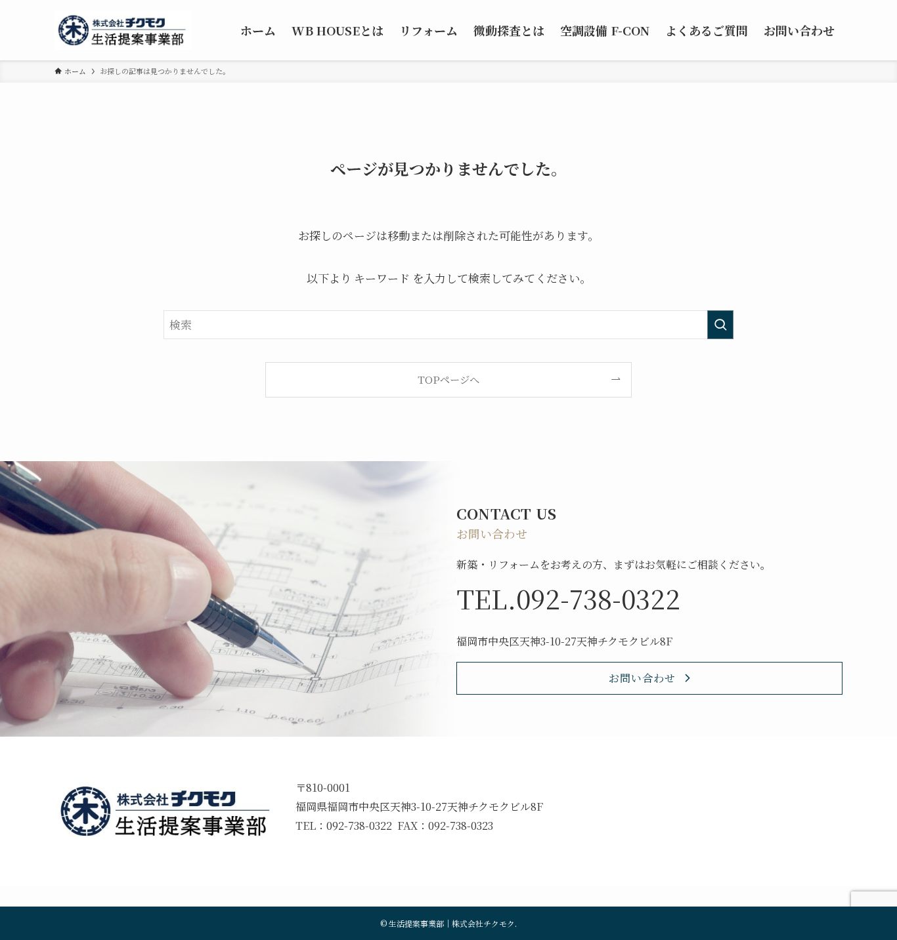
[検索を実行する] (720, 324)
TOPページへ (448, 379)
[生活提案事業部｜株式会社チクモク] (123, 30)
